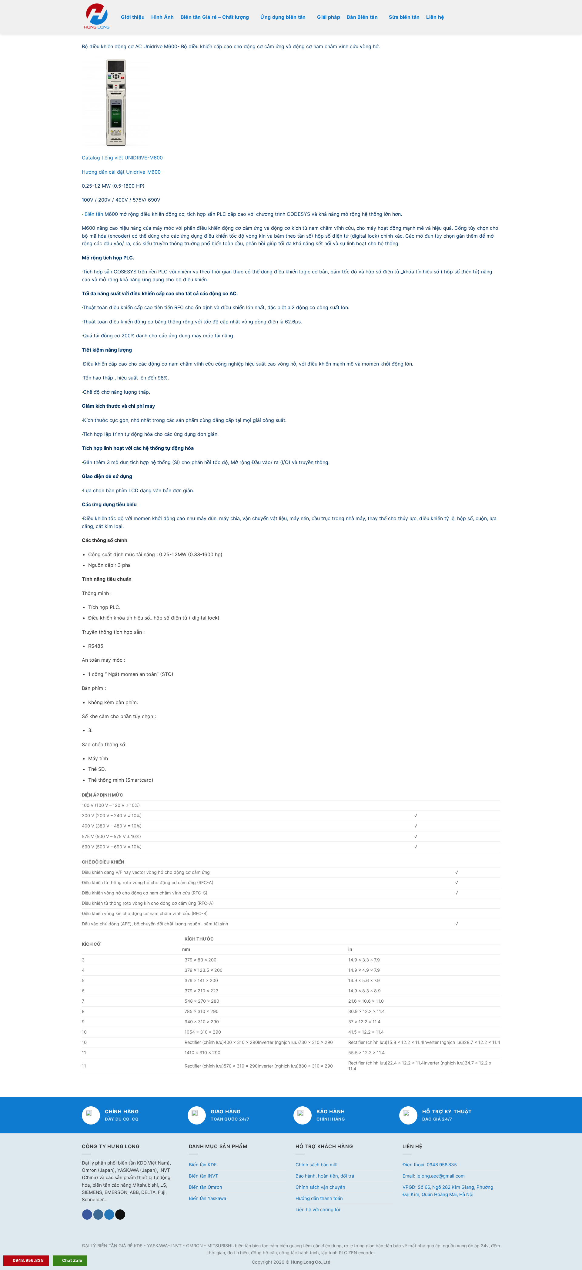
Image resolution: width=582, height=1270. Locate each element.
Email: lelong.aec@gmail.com (434, 1176)
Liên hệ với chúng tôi (318, 1209)
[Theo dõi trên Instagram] (98, 1214)
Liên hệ (435, 17)
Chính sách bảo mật (317, 1165)
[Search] (497, 17)
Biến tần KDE (203, 1165)
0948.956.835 (28, 1260)
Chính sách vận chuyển (320, 1187)
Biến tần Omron (205, 1187)
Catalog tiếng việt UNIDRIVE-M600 (122, 158)
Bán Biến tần (362, 17)
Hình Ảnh (162, 17)
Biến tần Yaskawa (207, 1198)
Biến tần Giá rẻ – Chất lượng (215, 17)
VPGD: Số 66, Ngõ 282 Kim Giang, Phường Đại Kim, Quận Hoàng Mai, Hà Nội (448, 1190)
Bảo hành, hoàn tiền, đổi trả (325, 1176)
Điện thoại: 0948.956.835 (430, 1165)
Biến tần (95, 214)
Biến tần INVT (203, 1176)
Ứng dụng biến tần (283, 17)
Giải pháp (328, 17)
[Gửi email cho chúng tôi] (120, 1214)
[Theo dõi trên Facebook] (87, 1214)
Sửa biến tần (404, 17)
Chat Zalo (72, 1260)
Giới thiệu (133, 17)
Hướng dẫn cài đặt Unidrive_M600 (121, 172)
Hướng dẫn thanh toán (319, 1198)
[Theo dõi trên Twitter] (109, 1214)
